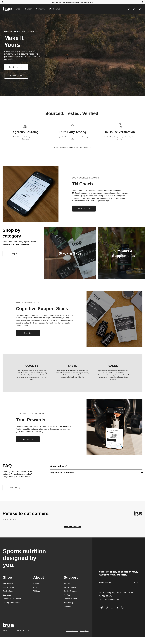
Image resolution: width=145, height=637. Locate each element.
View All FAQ (14, 488)
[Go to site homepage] (8, 625)
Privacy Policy (84, 631)
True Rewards (8, 583)
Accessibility (68, 603)
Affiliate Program (70, 587)
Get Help (67, 583)
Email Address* (105, 583)
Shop (18, 9)
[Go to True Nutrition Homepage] (7, 9)
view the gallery (72, 526)
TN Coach (28, 9)
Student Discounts (70, 599)
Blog (35, 587)
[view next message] (142, 2)
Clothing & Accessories (11, 603)
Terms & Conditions (72, 631)
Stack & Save (8, 591)
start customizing (16, 67)
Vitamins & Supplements (12, 599)
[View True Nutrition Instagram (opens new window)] (138, 513)
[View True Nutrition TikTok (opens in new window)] (122, 607)
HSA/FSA (67, 606)
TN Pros (67, 595)
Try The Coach (16, 76)
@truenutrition (10, 519)
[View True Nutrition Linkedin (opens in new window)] (117, 607)
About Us (36, 583)
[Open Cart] (139, 9)
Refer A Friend (8, 587)
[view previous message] (2, 2)
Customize (7, 595)
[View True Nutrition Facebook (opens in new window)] (112, 607)
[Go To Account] (134, 9)
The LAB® (56, 9)
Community (40, 9)
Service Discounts (70, 591)
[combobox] (116, 9)
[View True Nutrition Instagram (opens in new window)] (106, 607)
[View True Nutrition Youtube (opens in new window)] (101, 607)
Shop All (16, 254)
